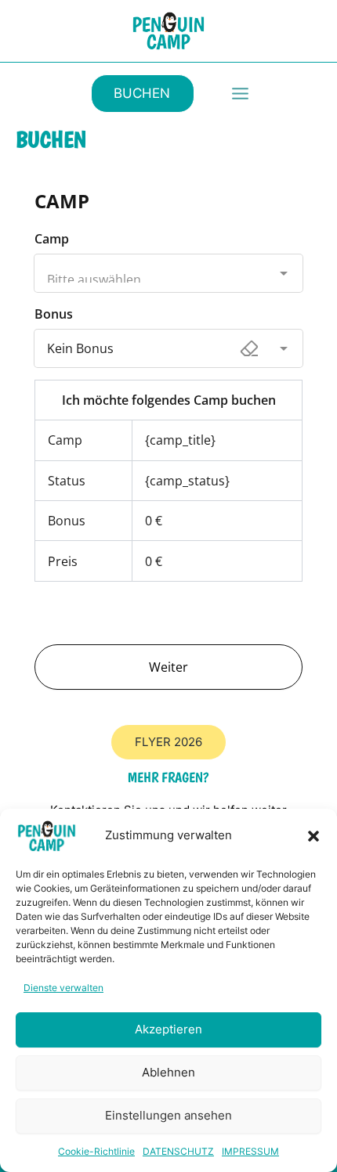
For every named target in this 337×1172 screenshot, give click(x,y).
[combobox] (168, 260)
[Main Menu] (240, 93)
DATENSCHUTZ (178, 1151)
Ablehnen (168, 1072)
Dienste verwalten (63, 987)
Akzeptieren (168, 1029)
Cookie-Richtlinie (96, 1151)
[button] (313, 836)
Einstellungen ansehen (168, 1115)
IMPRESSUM (250, 1151)
